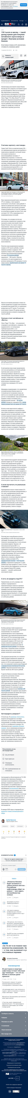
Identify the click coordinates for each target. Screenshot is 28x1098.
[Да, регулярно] (3, 755)
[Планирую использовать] (3, 763)
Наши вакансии (6, 1030)
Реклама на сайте (7, 1021)
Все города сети (7, 1034)
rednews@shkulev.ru (21, 1042)
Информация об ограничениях (14, 1063)
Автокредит (20, 826)
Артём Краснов (11, 820)
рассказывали (13, 788)
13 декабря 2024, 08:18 (6, 50)
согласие (15, 6)
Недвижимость (5, 20)
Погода (21, 20)
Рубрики (4, 1017)
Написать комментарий (9, 56)
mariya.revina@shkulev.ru (9, 1055)
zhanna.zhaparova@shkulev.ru (8, 1052)
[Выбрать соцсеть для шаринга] (25, 55)
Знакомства (14, 20)
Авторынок (5, 826)
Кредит (12, 826)
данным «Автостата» (17, 717)
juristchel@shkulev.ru (19, 1044)
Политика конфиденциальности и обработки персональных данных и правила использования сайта (14, 1070)
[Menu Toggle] (2, 24)
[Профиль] (26, 24)
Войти (6, 869)
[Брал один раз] (3, 759)
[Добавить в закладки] (21, 55)
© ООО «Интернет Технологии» (14, 1087)
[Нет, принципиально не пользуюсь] (3, 769)
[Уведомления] (22, 24)
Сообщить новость (8, 1013)
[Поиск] (19, 24)
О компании (5, 1025)
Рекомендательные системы (14, 1067)
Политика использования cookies (14, 1065)
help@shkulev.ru (17, 1047)
